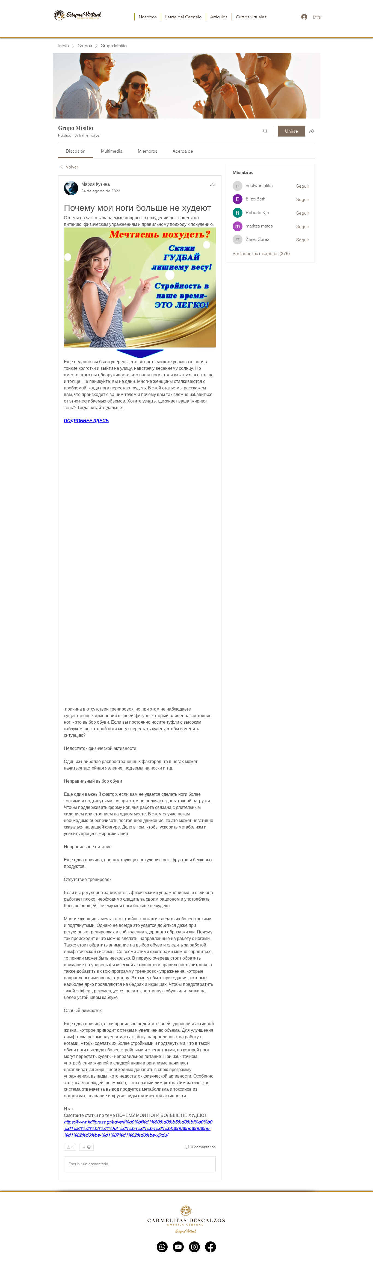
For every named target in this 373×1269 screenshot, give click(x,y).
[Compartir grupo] (311, 131)
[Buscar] (265, 131)
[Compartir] (212, 184)
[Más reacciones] (86, 1147)
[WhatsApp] (162, 1246)
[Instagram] (194, 1246)
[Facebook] (210, 1246)
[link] (75, 151)
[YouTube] (178, 1246)
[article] (139, 677)
